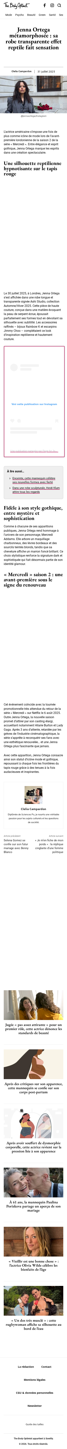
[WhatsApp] (37, 57)
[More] (46, 57)
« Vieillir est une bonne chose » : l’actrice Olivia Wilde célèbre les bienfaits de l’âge (34, 1265)
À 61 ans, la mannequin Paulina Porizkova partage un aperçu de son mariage (33, 1206)
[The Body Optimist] (17, 5)
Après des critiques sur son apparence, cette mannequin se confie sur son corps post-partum (33, 1087)
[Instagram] (52, 6)
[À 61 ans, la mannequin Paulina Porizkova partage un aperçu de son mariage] (33, 1182)
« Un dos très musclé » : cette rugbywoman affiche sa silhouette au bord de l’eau (33, 1324)
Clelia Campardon (22, 71)
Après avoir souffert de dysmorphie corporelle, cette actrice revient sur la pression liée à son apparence (33, 1147)
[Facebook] (44, 6)
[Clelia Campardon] (33, 795)
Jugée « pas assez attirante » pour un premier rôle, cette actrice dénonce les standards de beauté (33, 1028)
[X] (29, 57)
